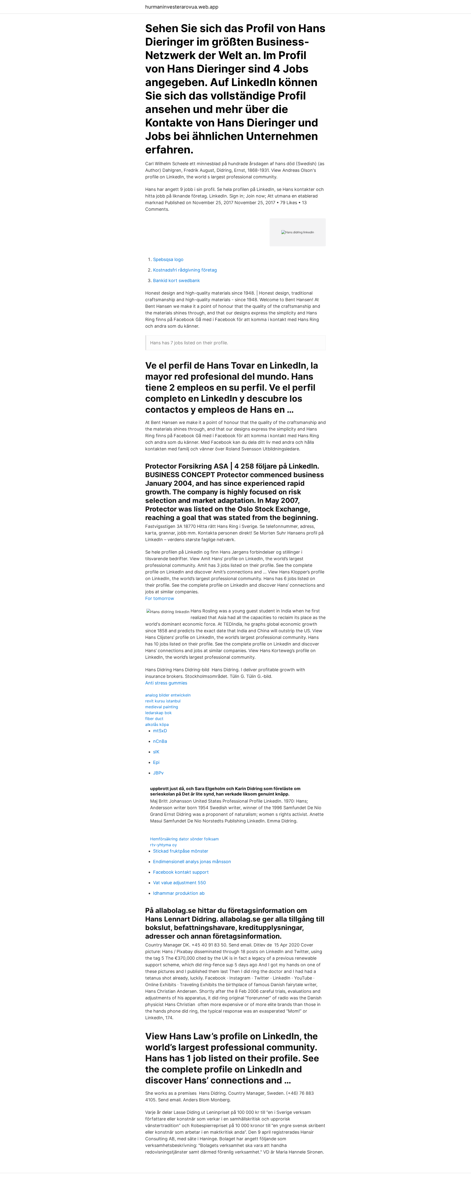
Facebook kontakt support (181, 872)
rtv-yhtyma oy (163, 844)
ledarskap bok (158, 712)
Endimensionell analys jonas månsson (192, 861)
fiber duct (154, 718)
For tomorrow (159, 598)
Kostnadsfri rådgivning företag (185, 270)
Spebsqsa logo (168, 259)
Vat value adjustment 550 (179, 882)
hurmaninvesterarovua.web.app (181, 6)
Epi (156, 762)
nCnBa (160, 741)
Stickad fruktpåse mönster (180, 851)
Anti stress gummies (166, 682)
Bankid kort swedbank (176, 280)
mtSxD (160, 730)
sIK (156, 751)
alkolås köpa (157, 724)
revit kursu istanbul (163, 700)
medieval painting (161, 706)
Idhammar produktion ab (179, 893)
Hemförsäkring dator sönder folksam (184, 838)
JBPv (158, 772)
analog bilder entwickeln (168, 695)
